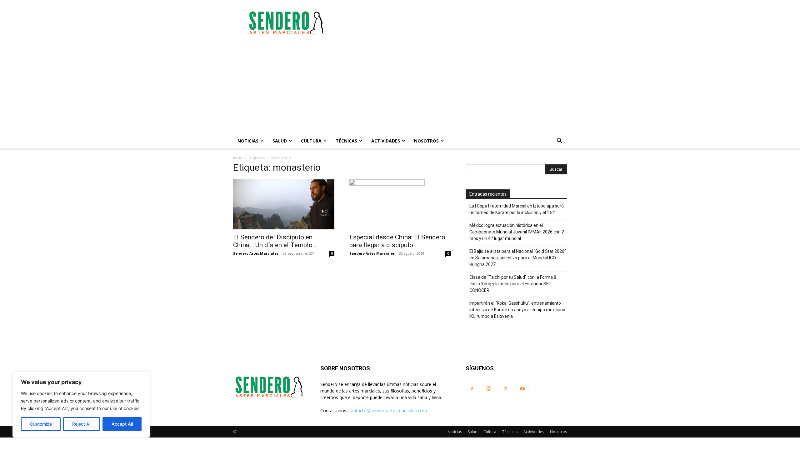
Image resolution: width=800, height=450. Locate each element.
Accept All (122, 424)
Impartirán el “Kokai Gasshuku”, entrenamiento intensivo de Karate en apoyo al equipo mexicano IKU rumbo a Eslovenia (517, 310)
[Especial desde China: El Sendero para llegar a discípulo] (400, 204)
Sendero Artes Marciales (255, 253)
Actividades (385, 141)
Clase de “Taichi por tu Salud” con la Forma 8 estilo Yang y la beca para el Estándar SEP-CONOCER (512, 284)
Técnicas (346, 141)
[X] (505, 389)
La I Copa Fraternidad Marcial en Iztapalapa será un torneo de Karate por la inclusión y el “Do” (516, 209)
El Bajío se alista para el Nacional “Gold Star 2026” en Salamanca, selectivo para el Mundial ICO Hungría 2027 (517, 258)
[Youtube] (522, 389)
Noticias (248, 141)
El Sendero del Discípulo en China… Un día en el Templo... (275, 241)
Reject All (81, 424)
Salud (279, 141)
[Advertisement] (453, 23)
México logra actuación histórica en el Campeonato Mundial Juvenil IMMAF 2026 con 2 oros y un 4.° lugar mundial (516, 232)
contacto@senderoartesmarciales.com (387, 410)
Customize (41, 424)
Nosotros (426, 141)
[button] (559, 141)
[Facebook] (472, 389)
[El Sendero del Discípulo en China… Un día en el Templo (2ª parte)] (283, 204)
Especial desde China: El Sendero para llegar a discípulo (397, 241)
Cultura (311, 141)
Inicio (237, 158)
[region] (81, 405)
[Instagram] (488, 388)
